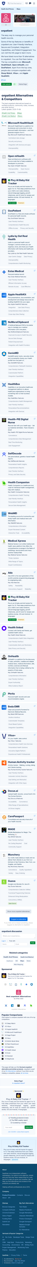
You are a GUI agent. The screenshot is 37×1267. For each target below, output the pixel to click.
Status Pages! (7, 1216)
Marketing (28, 1242)
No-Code (8, 1237)
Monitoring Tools (23, 1247)
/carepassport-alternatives (10, 814)
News (28, 961)
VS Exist (7, 1053)
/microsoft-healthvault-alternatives (13, 121)
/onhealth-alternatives (9, 654)
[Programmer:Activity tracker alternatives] (4, 762)
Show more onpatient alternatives (18, 911)
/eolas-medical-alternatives (11, 269)
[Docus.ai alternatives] (4, 791)
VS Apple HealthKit (10, 1029)
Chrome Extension (8, 1213)
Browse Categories (8, 1207)
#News (20, 116)
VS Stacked (8, 1056)
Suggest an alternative (18, 919)
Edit (4, 80)
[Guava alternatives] (4, 881)
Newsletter (6, 1224)
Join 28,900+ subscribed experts (18, 1132)
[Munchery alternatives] (4, 855)
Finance (4, 1250)
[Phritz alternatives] (4, 694)
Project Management (9, 1247)
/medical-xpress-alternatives (11, 539)
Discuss (27, 1195)
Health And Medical (27, 957)
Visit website (6, 84)
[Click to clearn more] (18, 1150)
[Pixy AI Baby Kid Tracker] (4, 181)
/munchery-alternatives (9, 852)
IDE (16, 961)
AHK (4, 295)
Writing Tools (29, 1245)
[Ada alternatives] (4, 573)
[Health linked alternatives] (4, 628)
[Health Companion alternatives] (4, 483)
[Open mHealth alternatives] (4, 156)
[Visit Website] (34, 155)
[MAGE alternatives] (4, 830)
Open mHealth (18, 65)
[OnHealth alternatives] (4, 657)
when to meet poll (17, 1263)
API (9, 1198)
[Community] (30, 3)
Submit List (6, 1221)
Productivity (20, 1242)
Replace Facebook (25, 1210)
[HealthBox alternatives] (4, 384)
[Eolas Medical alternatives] (4, 272)
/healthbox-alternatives (9, 382)
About (4, 1198)
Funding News (7, 1219)
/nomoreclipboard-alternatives (12, 320)
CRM (4, 1242)
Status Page (23, 84)
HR (22, 1245)
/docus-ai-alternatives (9, 789)
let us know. (24, 1073)
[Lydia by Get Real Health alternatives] (4, 237)
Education (12, 1250)
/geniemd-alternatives (9, 351)
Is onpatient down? (18, 1083)
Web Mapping (18, 964)
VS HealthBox (9, 1047)
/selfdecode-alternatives (10, 451)
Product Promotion (8, 1195)
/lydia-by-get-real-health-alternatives (14, 234)
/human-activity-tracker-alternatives (14, 760)
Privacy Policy (15, 1255)
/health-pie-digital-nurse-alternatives (14, 417)
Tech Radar (23, 1207)
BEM (4, 707)
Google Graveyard (25, 1221)
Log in (4, 941)
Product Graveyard (25, 1219)
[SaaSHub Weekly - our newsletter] (26, 3)
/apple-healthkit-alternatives (11, 292)
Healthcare (10, 961)
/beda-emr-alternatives (9, 704)
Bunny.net (18, 1259)
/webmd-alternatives (8, 511)
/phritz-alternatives (8, 691)
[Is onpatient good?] (15, 84)
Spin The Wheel (20, 1261)
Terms (25, 1255)
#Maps (19, 113)
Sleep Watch (6, 73)
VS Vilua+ (7, 1026)
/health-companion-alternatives (12, 480)
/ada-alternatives (7, 570)
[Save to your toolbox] (6, 25)
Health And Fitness (10, 957)
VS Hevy (7, 1038)
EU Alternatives (11, 1071)
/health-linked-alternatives (10, 625)
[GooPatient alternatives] (4, 211)
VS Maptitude (9, 1059)
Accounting (6, 1245)
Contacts (20, 1195)
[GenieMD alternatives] (4, 353)
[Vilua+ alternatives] (4, 736)
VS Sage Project (9, 1035)
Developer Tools (18, 1237)
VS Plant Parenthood (11, 1044)
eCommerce (16, 1245)
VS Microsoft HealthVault (13, 1032)
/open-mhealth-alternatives (11, 154)
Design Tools (30, 1237)
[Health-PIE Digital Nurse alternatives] (4, 420)
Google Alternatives (25, 1213)
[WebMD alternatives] (4, 514)
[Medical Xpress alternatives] (4, 541)
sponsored (15, 1159)
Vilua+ (16, 73)
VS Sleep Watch (9, 1023)
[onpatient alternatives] (6, 18)
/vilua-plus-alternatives (9, 733)
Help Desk (10, 1242)
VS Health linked (10, 1050)
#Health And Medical (9, 116)
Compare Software (8, 1210)
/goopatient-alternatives (10, 208)
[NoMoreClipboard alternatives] (4, 323)
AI (3, 1237)
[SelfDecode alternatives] (4, 454)
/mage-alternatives (8, 827)
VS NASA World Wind (11, 1041)
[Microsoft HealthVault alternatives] (4, 123)
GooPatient (6, 68)
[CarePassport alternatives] (4, 817)
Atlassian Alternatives (26, 1216)
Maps (22, 961)
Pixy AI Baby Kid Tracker (17, 1099)
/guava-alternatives (8, 879)
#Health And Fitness (8, 113)
